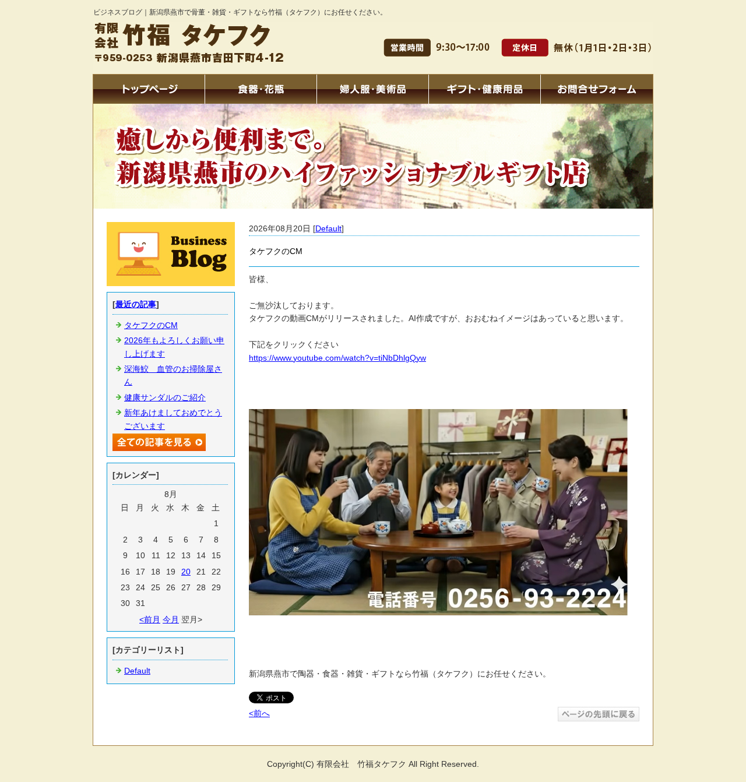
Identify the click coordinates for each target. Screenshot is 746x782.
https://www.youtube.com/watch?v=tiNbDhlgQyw (337, 357)
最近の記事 (135, 304)
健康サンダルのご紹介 (165, 397)
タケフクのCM (151, 325)
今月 (171, 619)
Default (328, 228)
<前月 (149, 619)
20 (186, 571)
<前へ (259, 713)
